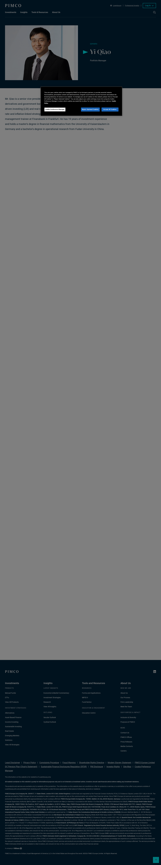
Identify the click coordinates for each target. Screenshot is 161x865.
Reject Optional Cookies (90, 109)
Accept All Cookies (109, 109)
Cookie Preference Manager (55, 109)
